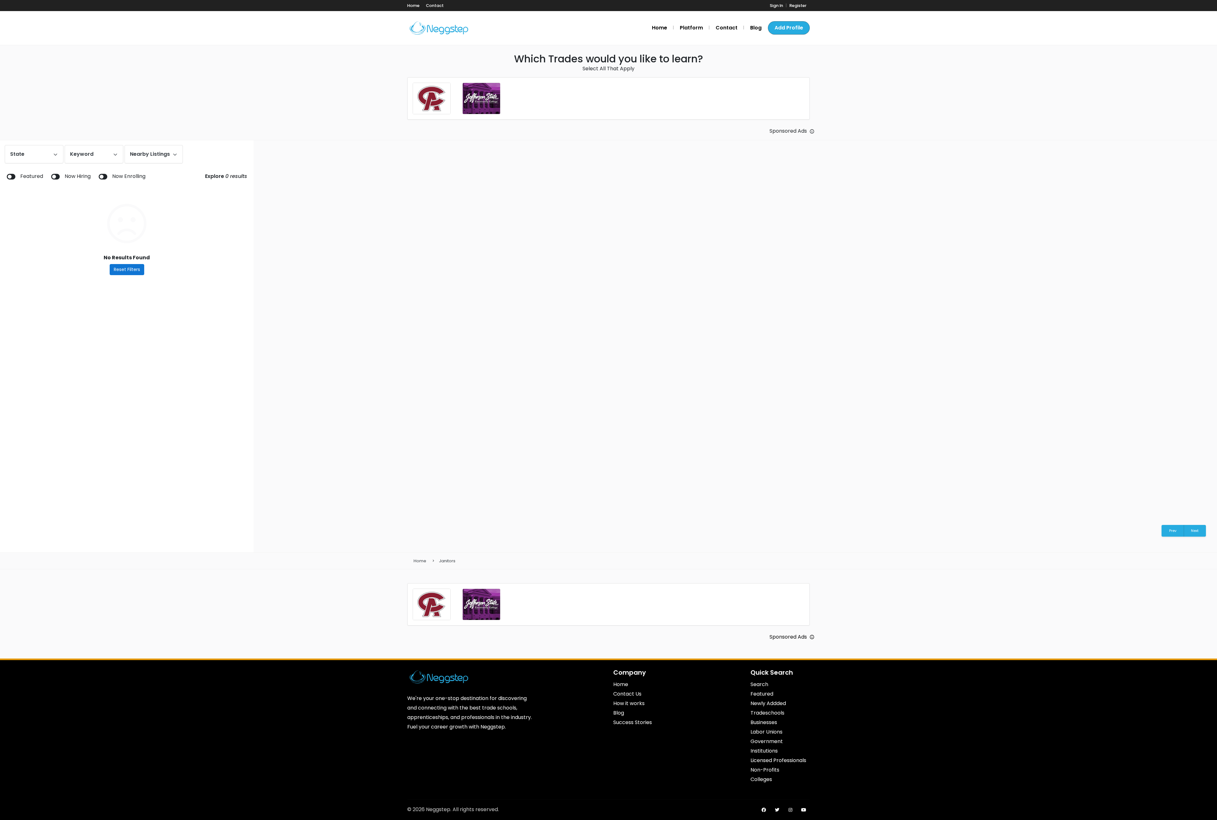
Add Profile (789, 27)
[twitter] (777, 810)
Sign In (776, 5)
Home (420, 561)
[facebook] (764, 810)
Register (798, 5)
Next (1195, 530)
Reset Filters (127, 269)
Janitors (447, 561)
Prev (1172, 530)
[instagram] (790, 810)
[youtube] (804, 810)
